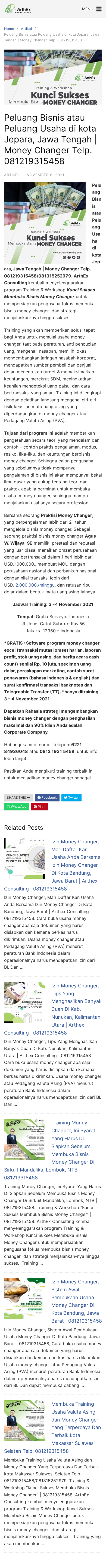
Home (9, 28)
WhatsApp (18, 806)
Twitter (73, 797)
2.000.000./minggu (35, 585)
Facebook (49, 797)
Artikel (26, 28)
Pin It (41, 806)
